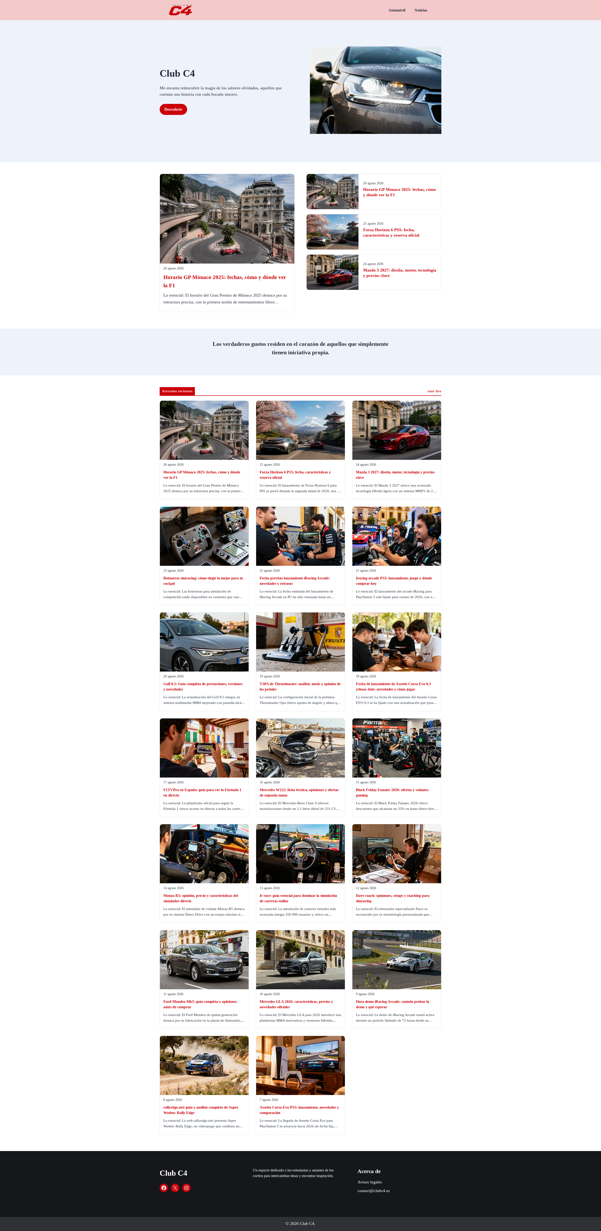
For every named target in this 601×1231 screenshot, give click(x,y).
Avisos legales (370, 1182)
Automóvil (397, 10)
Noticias (421, 10)
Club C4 (173, 1173)
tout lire (434, 391)
